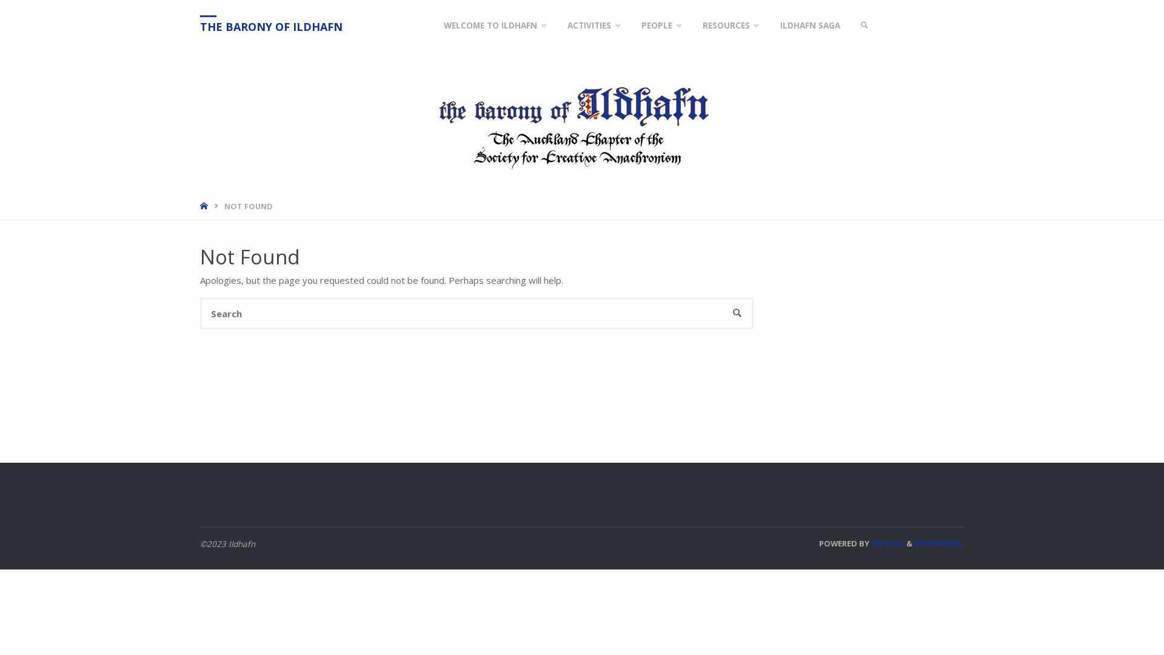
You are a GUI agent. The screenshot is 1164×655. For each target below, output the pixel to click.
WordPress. (939, 543)
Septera (887, 543)
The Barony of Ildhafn (271, 26)
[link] (864, 26)
